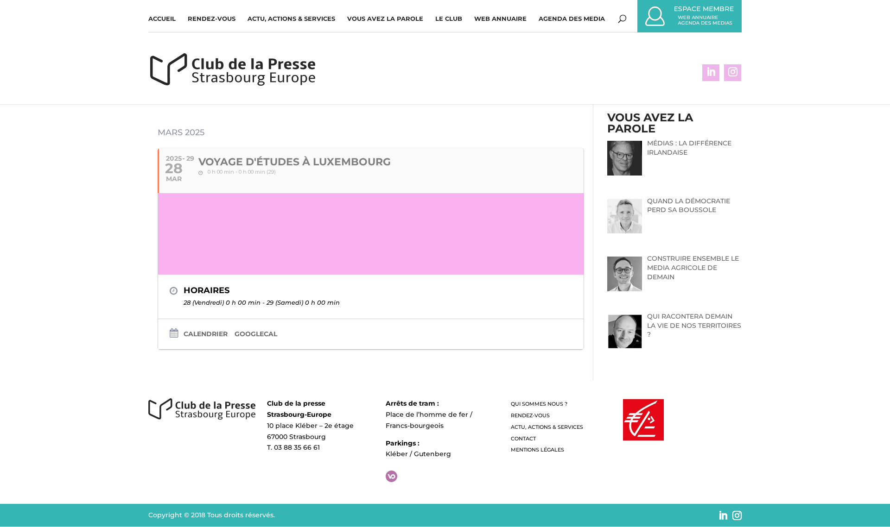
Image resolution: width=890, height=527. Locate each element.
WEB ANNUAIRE (500, 18)
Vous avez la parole (385, 18)
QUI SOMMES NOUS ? (539, 404)
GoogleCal (256, 334)
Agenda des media (572, 18)
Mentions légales (537, 449)
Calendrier (206, 334)
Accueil (162, 18)
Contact (523, 438)
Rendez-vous (211, 18)
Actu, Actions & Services (291, 18)
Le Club (448, 18)
